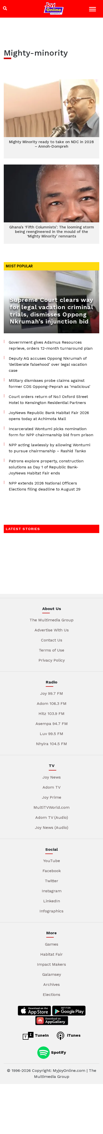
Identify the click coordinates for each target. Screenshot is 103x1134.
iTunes (73, 1035)
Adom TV (51, 787)
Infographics (52, 911)
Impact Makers (51, 964)
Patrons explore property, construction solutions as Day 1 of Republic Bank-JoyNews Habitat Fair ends (46, 467)
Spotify (58, 1052)
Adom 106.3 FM (51, 703)
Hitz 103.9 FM (51, 713)
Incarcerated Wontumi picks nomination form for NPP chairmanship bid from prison (51, 431)
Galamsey (51, 974)
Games (51, 944)
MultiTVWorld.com (52, 807)
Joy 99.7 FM (51, 693)
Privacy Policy (51, 660)
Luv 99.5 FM (51, 733)
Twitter (51, 880)
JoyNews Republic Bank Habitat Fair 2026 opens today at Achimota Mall (49, 415)
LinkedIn (51, 901)
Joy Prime (51, 797)
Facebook (51, 870)
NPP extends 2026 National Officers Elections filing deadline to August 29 (44, 486)
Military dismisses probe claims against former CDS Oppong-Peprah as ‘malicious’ (49, 383)
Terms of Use (51, 650)
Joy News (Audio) (51, 827)
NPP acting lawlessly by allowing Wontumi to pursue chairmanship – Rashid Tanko (49, 447)
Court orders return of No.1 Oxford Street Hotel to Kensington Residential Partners (48, 399)
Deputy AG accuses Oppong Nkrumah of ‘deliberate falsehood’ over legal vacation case (48, 364)
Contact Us (51, 640)
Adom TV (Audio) (51, 817)
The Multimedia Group (52, 620)
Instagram (52, 890)
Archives (51, 984)
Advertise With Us (51, 630)
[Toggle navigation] (93, 10)
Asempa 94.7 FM (52, 723)
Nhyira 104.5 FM (51, 743)
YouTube (51, 860)
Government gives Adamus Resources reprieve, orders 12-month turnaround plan (50, 345)
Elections (51, 994)
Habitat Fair (51, 954)
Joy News (51, 777)
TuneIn (41, 1035)
